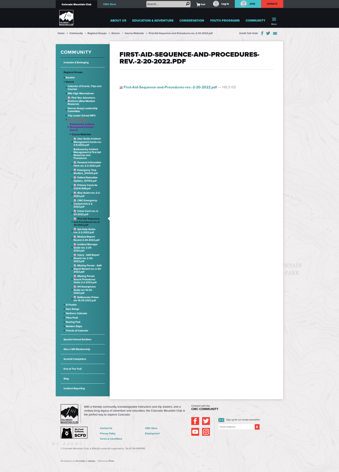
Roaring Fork (73, 321)
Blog (66, 378)
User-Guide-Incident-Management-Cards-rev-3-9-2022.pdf (88, 141)
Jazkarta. (92, 460)
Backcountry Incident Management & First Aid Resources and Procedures (87, 154)
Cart (200, 4)
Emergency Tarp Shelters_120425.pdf (86, 172)
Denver (115, 33)
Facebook (262, 33)
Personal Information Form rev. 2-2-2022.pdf (87, 164)
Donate (272, 4)
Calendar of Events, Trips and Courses (84, 88)
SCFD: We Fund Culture (74, 432)
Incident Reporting (74, 388)
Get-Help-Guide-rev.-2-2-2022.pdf (85, 231)
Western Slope (74, 326)
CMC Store (109, 4)
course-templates (77, 119)
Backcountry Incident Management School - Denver (82, 127)
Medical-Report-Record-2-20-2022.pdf (86, 238)
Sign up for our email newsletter (243, 419)
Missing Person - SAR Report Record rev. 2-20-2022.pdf (88, 268)
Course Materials (134, 33)
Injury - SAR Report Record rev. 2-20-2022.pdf (86, 258)
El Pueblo (71, 304)
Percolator (80, 460)
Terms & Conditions (111, 438)
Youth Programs (225, 20)
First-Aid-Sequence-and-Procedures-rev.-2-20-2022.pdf (87, 221)
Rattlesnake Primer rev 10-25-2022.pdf (86, 299)
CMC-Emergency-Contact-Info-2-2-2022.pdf (86, 203)
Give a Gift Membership (77, 349)
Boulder (70, 77)
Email (275, 33)
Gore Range (72, 309)
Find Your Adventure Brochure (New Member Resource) (81, 100)
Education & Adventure (153, 20)
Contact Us (106, 428)
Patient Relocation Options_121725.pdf (86, 179)
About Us (118, 20)
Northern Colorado (76, 313)
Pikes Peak (72, 317)
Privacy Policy (108, 433)
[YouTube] (195, 432)
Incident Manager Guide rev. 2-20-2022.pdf (86, 247)
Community (255, 20)
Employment (152, 433)
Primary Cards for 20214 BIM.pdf (86, 187)
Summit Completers (75, 359)
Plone (111, 460)
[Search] (188, 3)
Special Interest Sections (77, 339)
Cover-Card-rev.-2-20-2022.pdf (86, 213)
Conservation (192, 20)
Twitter (268, 33)
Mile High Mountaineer (81, 93)
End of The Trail (73, 369)
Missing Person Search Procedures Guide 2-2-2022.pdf (85, 279)
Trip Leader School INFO (82, 115)
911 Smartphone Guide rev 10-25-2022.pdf (85, 289)
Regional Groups (97, 33)
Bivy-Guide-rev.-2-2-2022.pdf (87, 194)
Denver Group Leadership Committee (83, 110)
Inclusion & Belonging (76, 62)
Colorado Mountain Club (76, 4)
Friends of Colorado (77, 330)
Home (61, 33)
